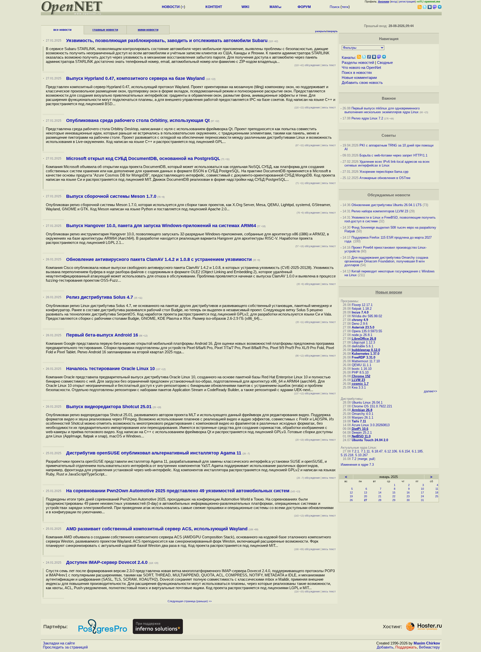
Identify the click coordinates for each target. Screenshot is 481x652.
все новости (62, 30)
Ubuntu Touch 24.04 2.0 (370, 440)
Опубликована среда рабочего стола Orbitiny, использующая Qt (138, 120)
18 (436, 492)
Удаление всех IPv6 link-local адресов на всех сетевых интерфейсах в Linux (387, 163)
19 (351, 496)
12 (351, 492)
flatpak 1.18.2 (362, 308)
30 (408, 500)
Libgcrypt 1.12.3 (363, 342)
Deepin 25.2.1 (362, 432)
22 (393, 496)
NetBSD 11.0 (361, 436)
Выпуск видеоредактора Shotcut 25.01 (109, 406)
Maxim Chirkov (427, 643)
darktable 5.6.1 (362, 346)
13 (365, 492)
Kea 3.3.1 (359, 387)
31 (422, 500)
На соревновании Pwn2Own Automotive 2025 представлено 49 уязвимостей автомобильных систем (177, 490)
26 (351, 500)
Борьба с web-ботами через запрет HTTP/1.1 (393, 155)
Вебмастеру (429, 647)
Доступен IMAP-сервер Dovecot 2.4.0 (107, 562)
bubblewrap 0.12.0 (366, 350)
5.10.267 (361, 455)
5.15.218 (347, 455)
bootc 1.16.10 (362, 369)
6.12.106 (391, 451)
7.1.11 (365, 451)
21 (379, 496)
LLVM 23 (358, 380)
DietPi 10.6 (360, 429)
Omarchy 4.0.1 (362, 414)
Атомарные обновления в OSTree (384, 178)
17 (422, 492)
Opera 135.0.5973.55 (367, 331)
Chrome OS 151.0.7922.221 (372, 406)
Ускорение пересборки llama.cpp (383, 172)
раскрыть (320, 31)
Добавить (385, 647)
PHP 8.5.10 (360, 372)
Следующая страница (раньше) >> (190, 601)
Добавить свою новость (362, 83)
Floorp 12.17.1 (362, 305)
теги (345, 7)
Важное (389, 98)
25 (436, 496)
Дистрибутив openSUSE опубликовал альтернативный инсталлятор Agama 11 (154, 452)
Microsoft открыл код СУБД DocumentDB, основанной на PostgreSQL (143, 158)
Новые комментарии (359, 78)
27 (365, 500)
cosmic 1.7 (360, 384)
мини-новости (148, 30)
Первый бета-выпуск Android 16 (102, 335)
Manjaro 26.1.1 (362, 417)
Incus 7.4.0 (360, 312)
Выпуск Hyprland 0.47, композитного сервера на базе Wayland (136, 78)
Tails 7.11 (359, 421)
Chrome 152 (361, 376)
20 (365, 496)
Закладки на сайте (59, 643)
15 (393, 492)
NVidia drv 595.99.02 (367, 316)
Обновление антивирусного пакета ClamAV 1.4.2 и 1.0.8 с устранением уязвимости (159, 259)
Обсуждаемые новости (389, 195)
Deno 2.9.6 (360, 323)
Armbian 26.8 (362, 410)
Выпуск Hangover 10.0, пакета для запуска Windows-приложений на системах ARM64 (161, 225)
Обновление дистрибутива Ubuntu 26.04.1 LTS (386, 205)
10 (422, 488)
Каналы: (349, 58)
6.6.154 (404, 451)
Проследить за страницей (65, 647)
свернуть (332, 31)
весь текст (329, 65)
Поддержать (406, 647)
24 (422, 496)
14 (379, 492)
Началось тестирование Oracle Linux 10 (110, 368)
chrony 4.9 (360, 320)
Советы (389, 135)
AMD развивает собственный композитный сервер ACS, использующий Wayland (157, 528)
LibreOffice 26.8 (364, 339)
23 (408, 496)
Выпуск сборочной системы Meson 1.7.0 (111, 196)
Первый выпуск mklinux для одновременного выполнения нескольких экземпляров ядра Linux (382, 110)
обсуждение (307, 65)
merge (362, 459)
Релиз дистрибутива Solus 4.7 (99, 297)
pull (371, 459)
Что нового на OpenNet (361, 68)
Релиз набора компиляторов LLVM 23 (379, 211)
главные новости (105, 30)
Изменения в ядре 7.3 (357, 464)
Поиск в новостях (357, 73)
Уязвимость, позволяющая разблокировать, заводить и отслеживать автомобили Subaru (167, 40)
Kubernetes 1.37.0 (365, 354)
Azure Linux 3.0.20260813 (371, 425)
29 (393, 500)
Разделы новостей (358, 63)
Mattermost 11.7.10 (366, 361)
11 (436, 488)
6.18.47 (377, 451)
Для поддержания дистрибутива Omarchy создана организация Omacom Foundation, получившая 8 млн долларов (386, 261)
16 (408, 492)
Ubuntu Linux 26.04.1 (367, 402)
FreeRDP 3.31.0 (363, 357)
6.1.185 (417, 451)
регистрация (407, 1)
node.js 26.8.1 (362, 335)
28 (379, 500)
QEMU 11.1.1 (361, 365)
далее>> (430, 391)
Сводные (385, 63)
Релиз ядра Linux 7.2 (367, 118)
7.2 (354, 459)
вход (394, 1)
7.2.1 (355, 451)
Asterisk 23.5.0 (363, 327)
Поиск (334, 7)
